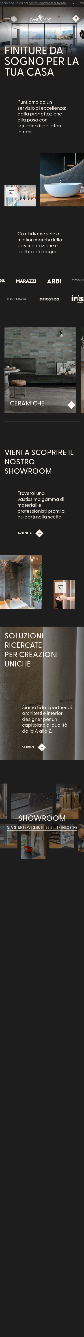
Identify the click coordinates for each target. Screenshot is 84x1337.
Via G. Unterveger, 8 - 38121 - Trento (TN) (42, 828)
